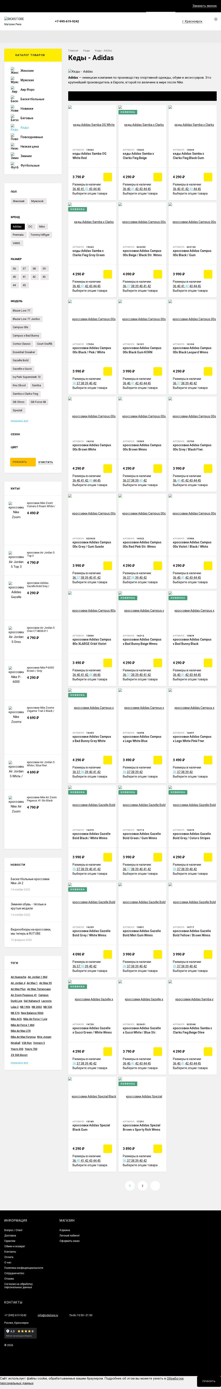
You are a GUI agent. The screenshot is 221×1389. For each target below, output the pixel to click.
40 (79, 189)
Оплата (8, 1257)
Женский (18, 201)
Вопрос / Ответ (13, 1230)
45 (99, 189)
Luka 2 (15, 1007)
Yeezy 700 (31, 1049)
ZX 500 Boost (19, 1055)
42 (87, 189)
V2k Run (27, 1042)
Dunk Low (16, 1000)
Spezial (17, 410)
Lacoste (46, 1000)
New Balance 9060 (32, 1013)
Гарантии (9, 1240)
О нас (7, 1262)
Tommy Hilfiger (39, 234)
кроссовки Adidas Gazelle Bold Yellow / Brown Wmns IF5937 (192, 935)
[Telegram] (88, 21)
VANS (16, 243)
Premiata (18, 234)
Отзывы (9, 1278)
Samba (36, 385)
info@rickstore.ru (48, 1315)
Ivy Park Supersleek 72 (27, 377)
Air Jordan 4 (18, 983)
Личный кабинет (70, 1235)
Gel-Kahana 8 (32, 1000)
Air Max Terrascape (39, 989)
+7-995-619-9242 (67, 21)
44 (95, 189)
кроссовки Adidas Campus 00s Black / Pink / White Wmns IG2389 (92, 352)
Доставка (10, 1235)
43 (91, 189)
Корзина (65, 1230)
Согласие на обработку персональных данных (18, 1286)
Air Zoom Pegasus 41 (24, 995)
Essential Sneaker (24, 352)
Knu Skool (19, 385)
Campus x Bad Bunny (26, 335)
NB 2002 (37, 1007)
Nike (42, 226)
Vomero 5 (39, 1042)
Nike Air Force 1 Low (35, 1019)
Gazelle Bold (20, 360)
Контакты (10, 1251)
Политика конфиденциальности (23, 1267)
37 (129, 286)
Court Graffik (44, 343)
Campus (43, 995)
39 (137, 286)
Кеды (86, 50)
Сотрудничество (14, 1273)
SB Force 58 (38, 402)
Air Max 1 (32, 983)
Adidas (17, 226)
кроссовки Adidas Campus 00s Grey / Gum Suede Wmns (92, 547)
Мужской (37, 201)
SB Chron (18, 402)
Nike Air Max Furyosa (23, 1036)
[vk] (83, 21)
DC (30, 226)
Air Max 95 (45, 983)
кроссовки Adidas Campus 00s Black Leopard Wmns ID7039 (192, 352)
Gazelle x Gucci (22, 368)
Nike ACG (16, 1019)
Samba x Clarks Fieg (25, 393)
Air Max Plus (18, 989)
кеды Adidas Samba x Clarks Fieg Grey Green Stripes (89, 255)
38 (133, 286)
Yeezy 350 (17, 1049)
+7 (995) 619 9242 (15, 1315)
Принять (209, 1381)
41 (83, 189)
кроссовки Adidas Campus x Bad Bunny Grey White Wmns (92, 741)
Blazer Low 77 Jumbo (26, 319)
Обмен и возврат (14, 1246)
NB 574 (15, 1013)
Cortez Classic (22, 343)
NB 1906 (25, 1007)
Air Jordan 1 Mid (37, 977)
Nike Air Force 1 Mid (22, 1025)
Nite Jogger (44, 1036)
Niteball (15, 1042)
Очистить (45, 462)
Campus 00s (20, 327)
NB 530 (47, 1007)
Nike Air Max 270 (21, 1030)
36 (75, 189)
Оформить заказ (70, 1240)
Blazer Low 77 (21, 310)
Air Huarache (18, 977)
